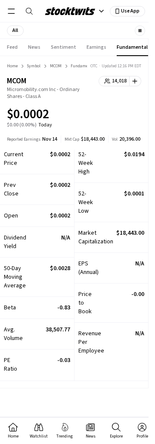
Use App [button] (130, 11)
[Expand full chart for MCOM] (117, 115)
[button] (15, 30)
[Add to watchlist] (135, 81)
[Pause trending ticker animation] (140, 30)
